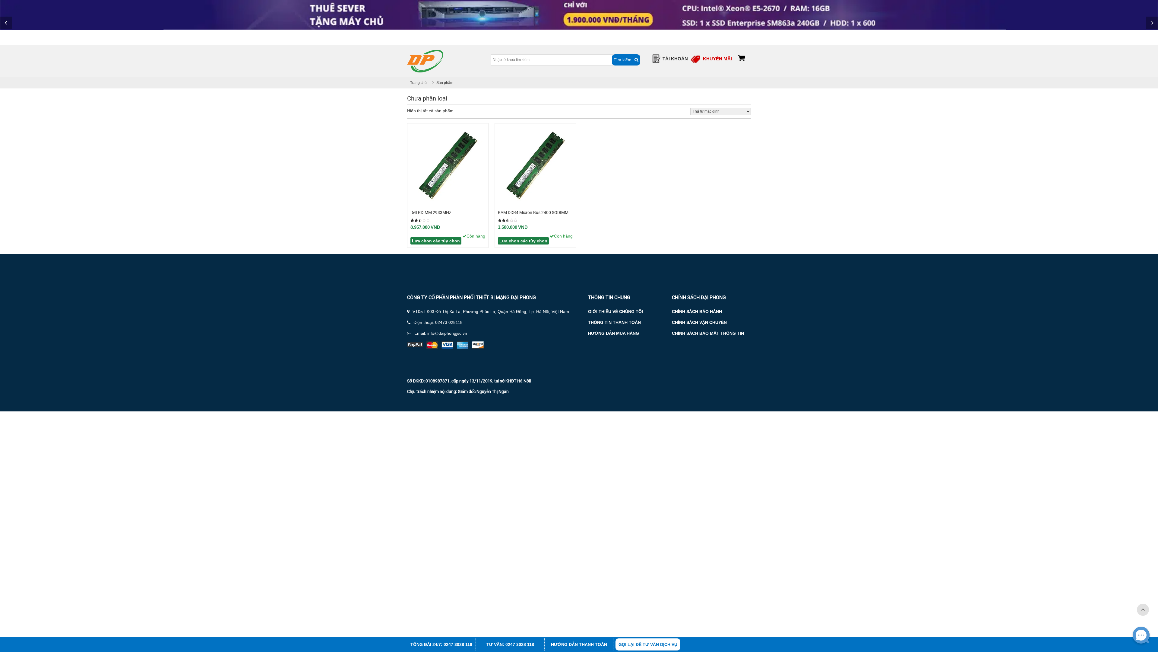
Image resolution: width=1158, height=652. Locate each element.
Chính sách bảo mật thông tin (708, 333)
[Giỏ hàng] (741, 59)
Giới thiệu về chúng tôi (615, 311)
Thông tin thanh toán (614, 322)
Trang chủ (418, 83)
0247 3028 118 (458, 644)
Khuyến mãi (717, 58)
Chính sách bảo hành (697, 311)
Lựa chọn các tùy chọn (436, 240)
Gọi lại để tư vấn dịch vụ (648, 644)
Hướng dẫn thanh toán (579, 644)
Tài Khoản (675, 58)
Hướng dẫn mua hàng (613, 333)
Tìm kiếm (622, 59)
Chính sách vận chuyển (699, 322)
